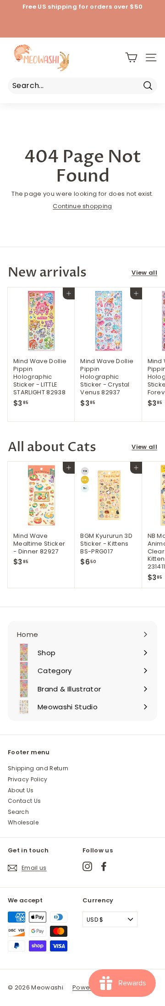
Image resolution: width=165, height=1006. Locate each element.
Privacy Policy (28, 779)
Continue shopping (82, 206)
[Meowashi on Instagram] (87, 866)
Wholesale (23, 822)
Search (18, 812)
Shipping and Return (38, 768)
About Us (21, 790)
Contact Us (24, 801)
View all (144, 273)
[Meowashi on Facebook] (104, 866)
